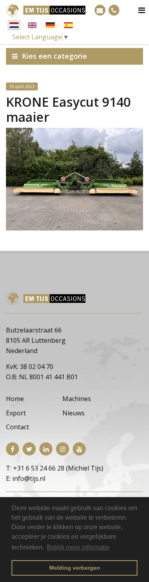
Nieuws (73, 413)
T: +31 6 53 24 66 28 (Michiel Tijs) (54, 468)
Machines (76, 398)
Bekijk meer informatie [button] (78, 547)
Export (16, 413)
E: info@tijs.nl (25, 478)
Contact (17, 427)
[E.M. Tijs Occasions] (45, 9)
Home (15, 398)
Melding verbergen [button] (74, 568)
